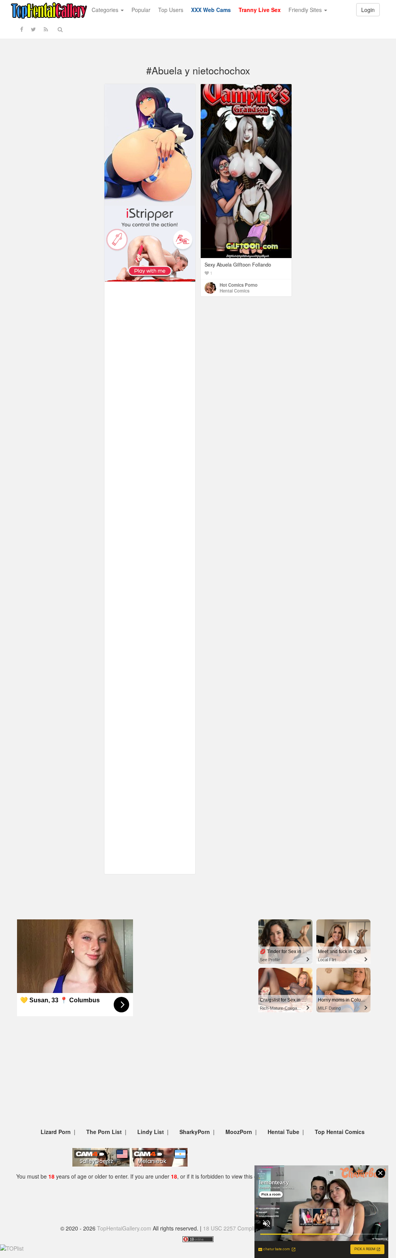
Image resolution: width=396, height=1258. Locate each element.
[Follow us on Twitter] (33, 29)
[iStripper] (149, 243)
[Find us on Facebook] (21, 29)
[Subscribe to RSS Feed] (46, 29)
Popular (140, 10)
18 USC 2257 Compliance (234, 1228)
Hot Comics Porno (239, 285)
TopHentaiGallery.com (124, 1228)
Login (368, 10)
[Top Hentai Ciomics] (149, 144)
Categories (106, 10)
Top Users (170, 10)
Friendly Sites (305, 10)
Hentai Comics (234, 290)
